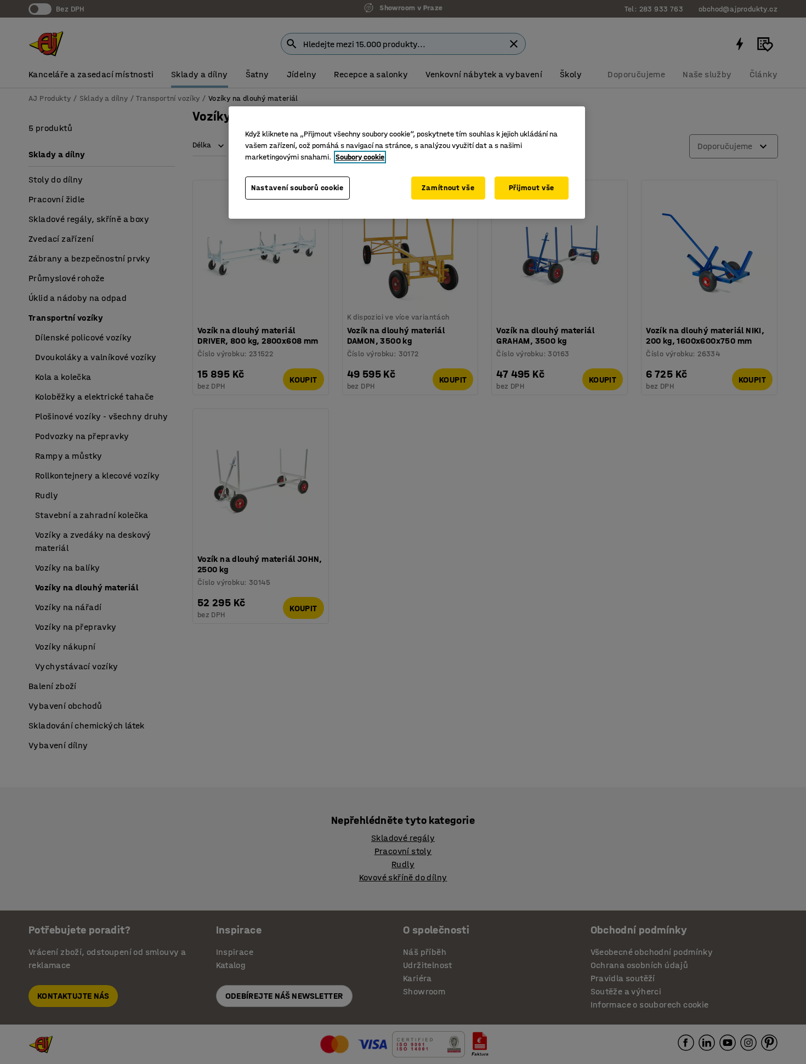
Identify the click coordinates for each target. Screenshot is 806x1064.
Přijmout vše (531, 187)
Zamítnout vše (448, 187)
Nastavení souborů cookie (297, 187)
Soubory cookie (360, 157)
